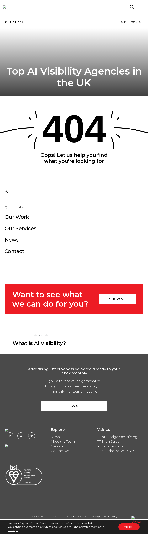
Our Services (20, 228)
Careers (57, 446)
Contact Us (60, 451)
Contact (14, 251)
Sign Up (74, 406)
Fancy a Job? (38, 516)
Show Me (117, 299)
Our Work (17, 217)
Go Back (16, 22)
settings (13, 530)
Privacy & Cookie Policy (104, 516)
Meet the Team (63, 441)
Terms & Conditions (76, 516)
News (12, 240)
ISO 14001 (55, 516)
